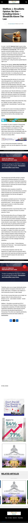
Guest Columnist (12, 23)
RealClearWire (4, 315)
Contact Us (15, 517)
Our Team (10, 517)
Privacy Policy (20, 517)
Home (6, 517)
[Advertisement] (14, 337)
